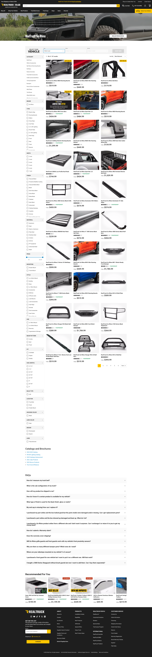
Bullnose (31, 292)
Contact (140, 1)
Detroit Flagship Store (62, 641)
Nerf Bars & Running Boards (33, 66)
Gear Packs (32, 313)
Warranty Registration (116, 636)
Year (44, 48)
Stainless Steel (32, 235)
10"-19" (31, 366)
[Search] (118, 5)
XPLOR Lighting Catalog (33, 454)
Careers (59, 617)
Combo (31, 339)
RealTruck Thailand (97, 643)
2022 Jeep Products (32, 460)
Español (113, 642)
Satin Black (32, 202)
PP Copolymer (32, 243)
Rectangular (32, 431)
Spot (30, 342)
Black (30, 187)
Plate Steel (31, 232)
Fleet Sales (113, 646)
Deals (59, 10)
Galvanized (32, 205)
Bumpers (29, 83)
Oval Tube (31, 123)
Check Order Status (116, 627)
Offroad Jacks (32, 295)
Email (26, 628)
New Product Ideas (79, 633)
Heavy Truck (78, 630)
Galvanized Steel (33, 246)
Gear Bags (31, 304)
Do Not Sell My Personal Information (69, 652)
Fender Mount (32, 408)
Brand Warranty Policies (117, 639)
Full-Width (31, 352)
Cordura (31, 237)
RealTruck (29, 60)
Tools (30, 144)
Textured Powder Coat (34, 217)
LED (30, 394)
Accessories (32, 150)
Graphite (31, 211)
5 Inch (30, 165)
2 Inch (30, 156)
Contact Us (114, 614)
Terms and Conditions (103, 652)
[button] (76, 480)
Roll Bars (29, 68)
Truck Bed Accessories (32, 74)
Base (30, 284)
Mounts (31, 147)
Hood (30, 405)
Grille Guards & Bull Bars (33, 77)
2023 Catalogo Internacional (35, 457)
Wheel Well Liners (31, 95)
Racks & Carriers (31, 71)
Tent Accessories (33, 310)
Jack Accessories (33, 301)
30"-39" (31, 375)
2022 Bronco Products (33, 462)
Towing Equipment (31, 80)
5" (29, 380)
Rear (30, 141)
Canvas (31, 240)
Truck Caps (45, 10)
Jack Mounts (32, 298)
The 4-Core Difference (33, 465)
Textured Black (32, 178)
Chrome (31, 214)
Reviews (95, 620)
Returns (113, 630)
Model (88, 48)
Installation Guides (79, 614)
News (58, 623)
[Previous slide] (26, 590)
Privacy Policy (60, 627)
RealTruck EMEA (97, 637)
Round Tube (32, 129)
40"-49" (31, 377)
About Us (59, 614)
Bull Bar (31, 281)
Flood (30, 345)
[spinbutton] (29, 260)
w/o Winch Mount (33, 278)
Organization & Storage (35, 331)
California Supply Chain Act (84, 652)
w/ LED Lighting (33, 132)
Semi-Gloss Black (33, 190)
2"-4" (30, 369)
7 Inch (30, 171)
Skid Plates (29, 89)
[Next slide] (125, 590)
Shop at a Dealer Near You (129, 1)
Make (66, 48)
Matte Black (32, 196)
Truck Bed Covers (35, 10)
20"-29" (31, 372)
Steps (53, 10)
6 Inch (30, 168)
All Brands (77, 623)
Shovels (31, 307)
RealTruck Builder (76, 1)
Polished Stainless (33, 208)
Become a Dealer (61, 638)
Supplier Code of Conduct (63, 630)
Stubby (31, 358)
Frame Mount (32, 270)
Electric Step (32, 112)
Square (31, 434)
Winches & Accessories (32, 98)
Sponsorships (96, 623)
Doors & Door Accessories (33, 86)
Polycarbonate (32, 441)
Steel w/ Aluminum (33, 229)
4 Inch (30, 162)
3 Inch (30, 159)
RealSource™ (96, 614)
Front (30, 138)
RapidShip (77, 617)
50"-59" (31, 383)
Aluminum (31, 223)
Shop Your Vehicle (13, 10)
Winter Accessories (31, 63)
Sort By (111, 56)
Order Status (147, 1)
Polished (31, 199)
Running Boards (33, 115)
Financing (113, 620)
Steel (30, 226)
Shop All (3, 10)
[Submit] (49, 631)
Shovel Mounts (32, 316)
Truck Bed (31, 402)
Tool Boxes (29, 92)
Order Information (115, 617)
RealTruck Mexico (97, 640)
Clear (30, 423)
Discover (66, 10)
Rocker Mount (32, 267)
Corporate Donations (98, 617)
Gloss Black (32, 193)
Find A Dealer (114, 633)
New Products (24, 10)
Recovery (31, 328)
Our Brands (60, 620)
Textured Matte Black (34, 184)
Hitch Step (31, 135)
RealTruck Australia (98, 634)
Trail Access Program (98, 627)
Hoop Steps (32, 121)
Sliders (30, 118)
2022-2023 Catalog (32, 452)
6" (29, 386)
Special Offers (78, 627)
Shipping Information (116, 623)
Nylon (30, 249)
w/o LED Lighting (33, 126)
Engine (30, 355)
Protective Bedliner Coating (35, 181)
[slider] (26, 257)
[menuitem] (3, 11)
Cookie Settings (94, 652)
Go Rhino (31, 104)
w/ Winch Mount (33, 287)
